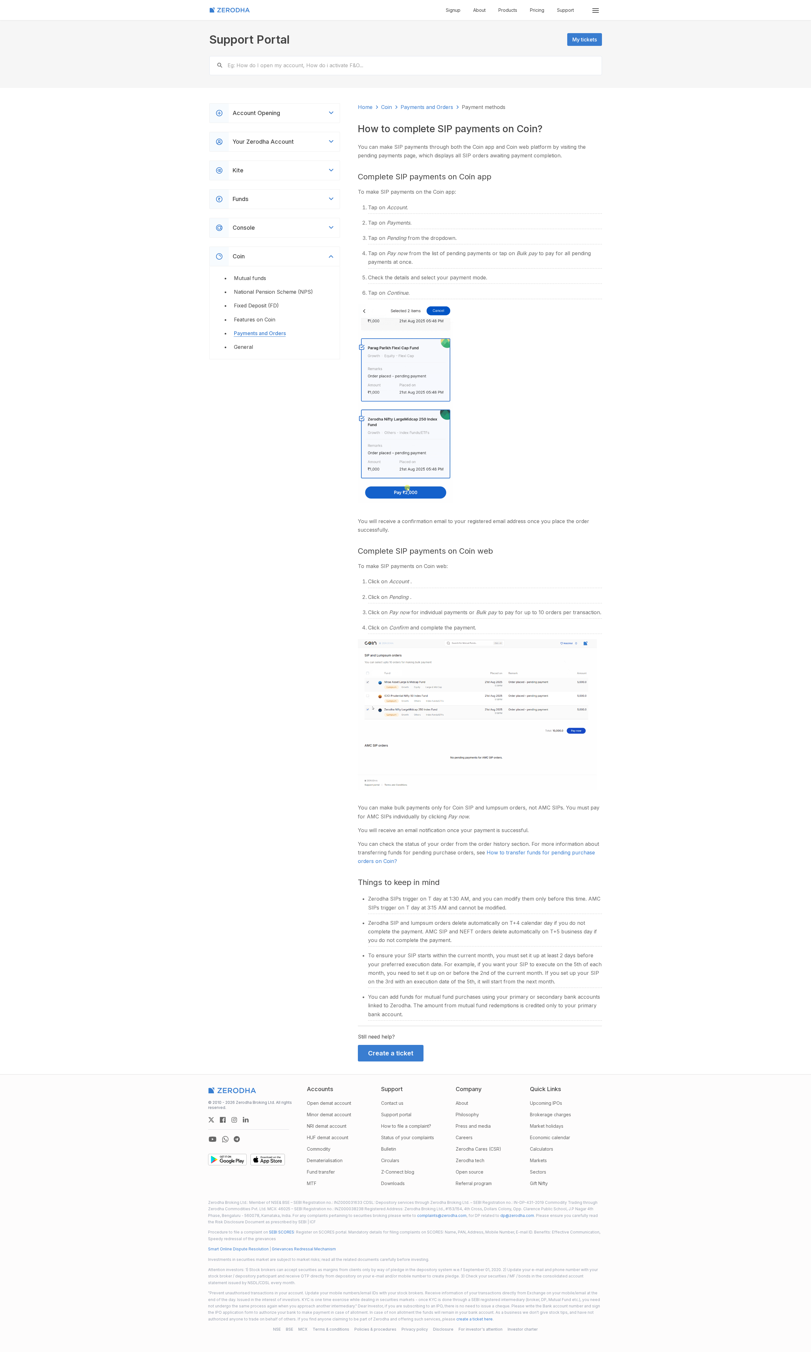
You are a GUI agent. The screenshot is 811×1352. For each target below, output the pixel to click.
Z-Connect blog (397, 1172)
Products (507, 10)
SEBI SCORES (281, 1232)
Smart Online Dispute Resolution (238, 1249)
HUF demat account (327, 1137)
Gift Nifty (539, 1183)
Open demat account (329, 1103)
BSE (289, 1329)
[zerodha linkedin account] (246, 1120)
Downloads (393, 1183)
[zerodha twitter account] (211, 1120)
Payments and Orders (260, 333)
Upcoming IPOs (546, 1103)
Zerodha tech (470, 1160)
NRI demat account (326, 1126)
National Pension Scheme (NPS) (273, 292)
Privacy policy (415, 1329)
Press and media (473, 1126)
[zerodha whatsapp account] (225, 1139)
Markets (538, 1160)
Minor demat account (329, 1114)
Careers (464, 1137)
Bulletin (388, 1149)
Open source (469, 1172)
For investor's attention (481, 1329)
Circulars (390, 1160)
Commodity (318, 1149)
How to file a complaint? (406, 1126)
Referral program (474, 1183)
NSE (277, 1329)
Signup (453, 10)
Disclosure (443, 1329)
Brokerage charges (550, 1114)
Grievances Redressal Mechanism (304, 1249)
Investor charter (523, 1329)
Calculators (541, 1149)
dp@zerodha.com (517, 1215)
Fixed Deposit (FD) (256, 305)
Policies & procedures (375, 1329)
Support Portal (249, 39)
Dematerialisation (325, 1160)
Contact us (392, 1103)
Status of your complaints (407, 1137)
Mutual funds (250, 278)
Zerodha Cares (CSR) (478, 1149)
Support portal (396, 1114)
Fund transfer (321, 1172)
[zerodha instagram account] (234, 1120)
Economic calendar (550, 1137)
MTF (311, 1183)
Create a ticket (390, 1053)
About (479, 10)
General (243, 347)
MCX (303, 1329)
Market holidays (546, 1126)
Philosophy (467, 1114)
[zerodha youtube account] (212, 1139)
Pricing (537, 10)
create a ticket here (474, 1319)
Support (565, 10)
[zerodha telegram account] (237, 1139)
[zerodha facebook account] (223, 1120)
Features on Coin (254, 319)
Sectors (538, 1172)
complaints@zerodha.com (442, 1215)
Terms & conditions (331, 1329)
